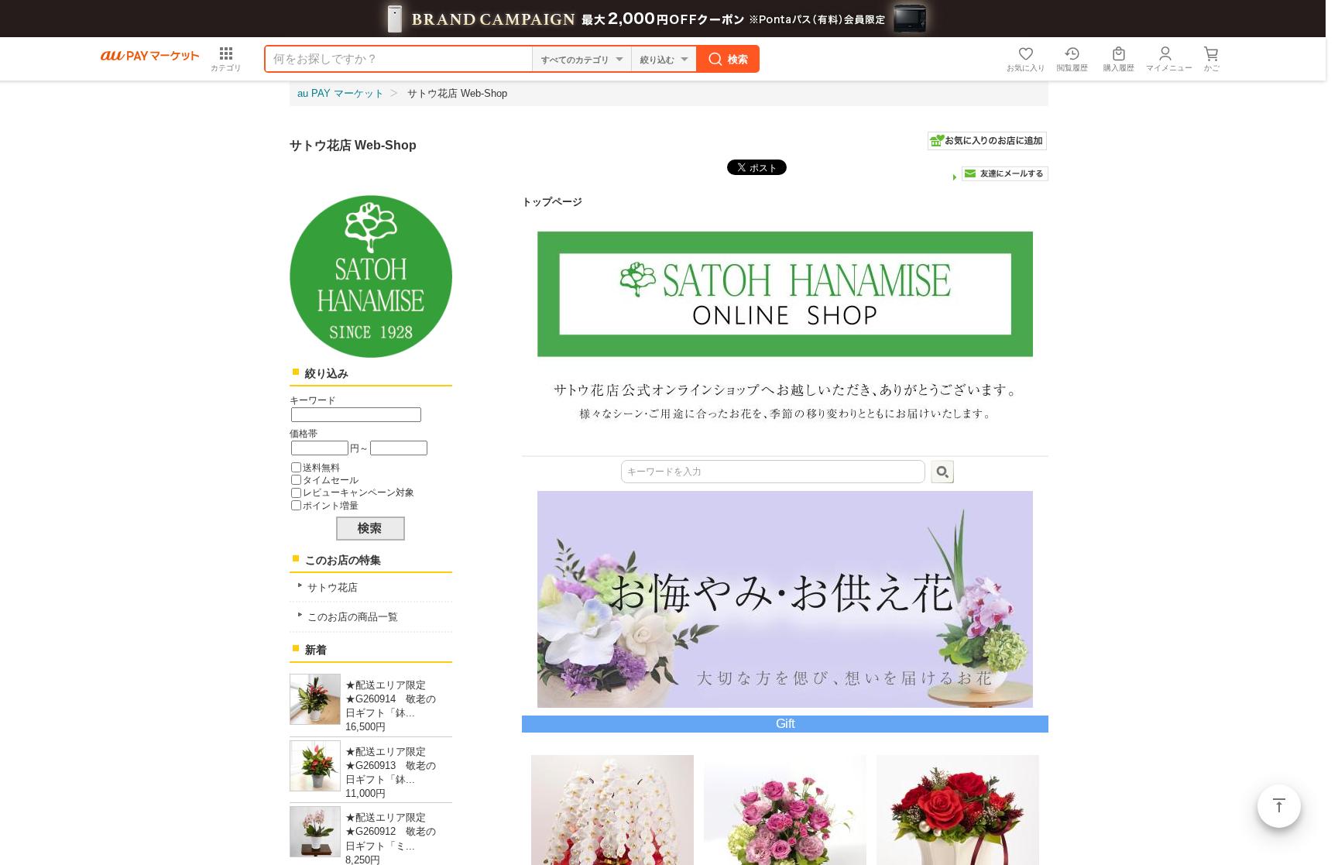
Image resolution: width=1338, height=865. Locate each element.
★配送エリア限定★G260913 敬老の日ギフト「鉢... (390, 765)
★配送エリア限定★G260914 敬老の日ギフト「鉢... (390, 699)
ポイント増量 (331, 505)
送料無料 (321, 467)
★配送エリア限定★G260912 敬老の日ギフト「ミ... (390, 831)
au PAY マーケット (340, 93)
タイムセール (331, 480)
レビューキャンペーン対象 (358, 492)
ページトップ (1279, 806)
